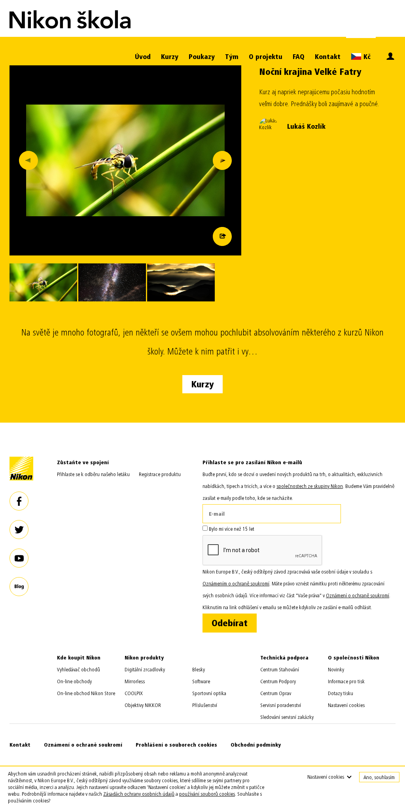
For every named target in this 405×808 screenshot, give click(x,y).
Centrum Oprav (275, 693)
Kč (366, 57)
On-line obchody (74, 681)
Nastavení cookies (346, 705)
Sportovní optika (209, 693)
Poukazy (202, 57)
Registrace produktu (160, 474)
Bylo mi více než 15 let (231, 529)
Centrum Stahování (279, 669)
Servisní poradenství (280, 705)
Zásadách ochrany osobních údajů (138, 794)
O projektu (265, 57)
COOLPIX (134, 693)
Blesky (198, 669)
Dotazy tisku (340, 693)
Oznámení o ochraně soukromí (83, 744)
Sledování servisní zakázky (287, 717)
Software (201, 681)
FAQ (299, 57)
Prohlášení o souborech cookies (176, 744)
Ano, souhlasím (379, 777)
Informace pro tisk (346, 681)
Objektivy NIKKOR (143, 705)
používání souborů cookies (207, 794)
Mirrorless (135, 681)
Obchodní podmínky (256, 744)
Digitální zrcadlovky (145, 669)
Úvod (143, 57)
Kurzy (169, 57)
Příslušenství (204, 705)
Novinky (336, 669)
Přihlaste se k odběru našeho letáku (93, 474)
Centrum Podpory (278, 681)
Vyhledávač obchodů (78, 669)
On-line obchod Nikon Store (86, 693)
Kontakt (328, 57)
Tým (231, 57)
